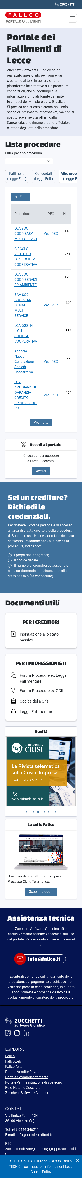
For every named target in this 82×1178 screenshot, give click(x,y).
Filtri (23, 196)
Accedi (41, 471)
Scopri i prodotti (41, 892)
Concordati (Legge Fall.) (43, 176)
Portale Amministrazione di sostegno (33, 1082)
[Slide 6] (55, 812)
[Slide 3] (38, 812)
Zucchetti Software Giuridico (27, 1093)
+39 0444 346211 (25, 1129)
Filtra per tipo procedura (23, 153)
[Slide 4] (44, 812)
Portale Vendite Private (22, 1072)
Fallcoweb (13, 1061)
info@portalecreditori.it (34, 1135)
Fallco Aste (13, 1066)
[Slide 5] (49, 812)
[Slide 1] (27, 812)
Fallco (10, 1056)
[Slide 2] (33, 812)
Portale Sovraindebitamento (26, 1077)
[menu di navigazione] (72, 18)
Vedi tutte (41, 422)
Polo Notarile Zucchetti (22, 1087)
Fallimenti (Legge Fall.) (16, 176)
